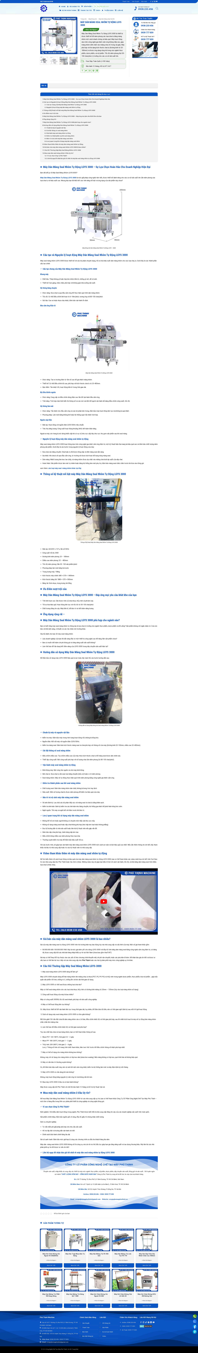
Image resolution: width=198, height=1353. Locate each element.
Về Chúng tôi (106, 1323)
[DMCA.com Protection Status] (146, 1326)
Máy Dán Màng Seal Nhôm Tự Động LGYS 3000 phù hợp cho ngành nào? (66, 122)
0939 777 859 (147, 32)
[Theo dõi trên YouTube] (156, 1)
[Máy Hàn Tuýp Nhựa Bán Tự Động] (75, 1240)
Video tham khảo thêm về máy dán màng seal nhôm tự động (62, 144)
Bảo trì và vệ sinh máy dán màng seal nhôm (59, 138)
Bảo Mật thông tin (87, 1336)
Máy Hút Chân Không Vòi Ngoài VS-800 (99, 1295)
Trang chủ (83, 19)
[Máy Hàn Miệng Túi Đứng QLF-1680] (75, 1280)
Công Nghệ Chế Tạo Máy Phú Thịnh (56, 1349)
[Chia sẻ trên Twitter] (86, 71)
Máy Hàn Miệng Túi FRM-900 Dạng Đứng (51, 1295)
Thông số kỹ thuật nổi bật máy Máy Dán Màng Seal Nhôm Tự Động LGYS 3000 (68, 110)
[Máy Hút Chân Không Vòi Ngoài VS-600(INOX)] (51, 1240)
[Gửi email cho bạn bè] (89, 71)
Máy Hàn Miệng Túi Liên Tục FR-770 (123, 1255)
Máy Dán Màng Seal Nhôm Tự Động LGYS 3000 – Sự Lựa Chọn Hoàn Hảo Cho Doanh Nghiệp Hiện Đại (76, 99)
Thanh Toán (126, 1)
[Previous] (43, 35)
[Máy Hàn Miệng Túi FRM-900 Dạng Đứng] (51, 1280)
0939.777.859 (109, 1194)
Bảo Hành (144, 1)
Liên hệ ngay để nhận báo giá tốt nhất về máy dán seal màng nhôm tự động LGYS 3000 (72, 158)
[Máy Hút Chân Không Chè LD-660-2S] (123, 1280)
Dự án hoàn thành (107, 1332)
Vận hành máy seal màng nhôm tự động (58, 133)
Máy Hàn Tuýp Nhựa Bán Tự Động (75, 1255)
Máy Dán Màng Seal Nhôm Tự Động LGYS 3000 (58, 178)
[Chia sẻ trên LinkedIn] (97, 71)
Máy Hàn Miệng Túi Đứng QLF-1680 (75, 1295)
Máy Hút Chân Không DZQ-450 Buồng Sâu (147, 1295)
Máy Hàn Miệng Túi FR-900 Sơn (99, 1255)
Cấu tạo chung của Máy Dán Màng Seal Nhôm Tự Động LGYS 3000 (66, 104)
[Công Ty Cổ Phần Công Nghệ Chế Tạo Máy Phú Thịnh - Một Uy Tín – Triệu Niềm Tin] (43, 8)
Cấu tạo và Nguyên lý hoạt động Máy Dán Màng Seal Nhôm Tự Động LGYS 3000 (69, 102)
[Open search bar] (157, 8)
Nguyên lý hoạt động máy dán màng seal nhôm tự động (62, 107)
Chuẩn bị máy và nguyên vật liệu (55, 128)
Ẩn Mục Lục (106, 94)
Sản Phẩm (105, 1327)
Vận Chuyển (135, 1)
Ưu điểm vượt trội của (50, 113)
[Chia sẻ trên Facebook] (82, 71)
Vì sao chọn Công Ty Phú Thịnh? (56, 156)
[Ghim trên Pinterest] (93, 71)
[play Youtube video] (104, 901)
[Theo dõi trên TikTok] (152, 1)
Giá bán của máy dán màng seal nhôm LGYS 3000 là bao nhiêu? (64, 147)
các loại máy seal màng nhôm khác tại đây (64, 468)
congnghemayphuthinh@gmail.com (87, 1199)
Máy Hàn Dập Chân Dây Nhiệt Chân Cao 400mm (147, 1255)
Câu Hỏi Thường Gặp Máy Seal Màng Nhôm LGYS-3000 (61, 150)
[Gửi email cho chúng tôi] (154, 1)
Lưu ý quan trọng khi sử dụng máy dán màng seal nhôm (62, 141)
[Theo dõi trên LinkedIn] (151, 1322)
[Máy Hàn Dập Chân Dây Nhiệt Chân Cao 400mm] (147, 1240)
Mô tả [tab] (44, 86)
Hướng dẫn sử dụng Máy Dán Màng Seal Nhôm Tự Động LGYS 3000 (65, 125)
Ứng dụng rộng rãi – (49, 119)
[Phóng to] (44, 49)
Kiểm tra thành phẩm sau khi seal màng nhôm (59, 136)
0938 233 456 (147, 25)
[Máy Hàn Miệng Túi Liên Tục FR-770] (123, 1240)
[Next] (74, 35)
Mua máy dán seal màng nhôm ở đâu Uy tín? (58, 153)
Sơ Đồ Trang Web (73, 1349)
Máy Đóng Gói (92, 19)
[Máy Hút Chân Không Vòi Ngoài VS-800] (99, 1280)
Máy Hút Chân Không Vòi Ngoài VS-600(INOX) (51, 1255)
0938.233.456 (94, 1194)
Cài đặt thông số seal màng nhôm (56, 130)
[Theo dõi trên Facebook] (150, 1)
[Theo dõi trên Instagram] (143, 1322)
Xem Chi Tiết (51, 1265)
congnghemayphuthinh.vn (118, 1199)
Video (104, 1336)
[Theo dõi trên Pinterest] (148, 1322)
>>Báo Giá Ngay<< (91, 30)
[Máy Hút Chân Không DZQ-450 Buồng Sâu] (147, 1280)
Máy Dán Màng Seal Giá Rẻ (106, 19)
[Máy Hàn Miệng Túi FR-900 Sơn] (99, 1240)
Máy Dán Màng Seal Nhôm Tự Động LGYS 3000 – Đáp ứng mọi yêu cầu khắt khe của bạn (71, 116)
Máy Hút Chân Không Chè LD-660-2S (123, 1295)
